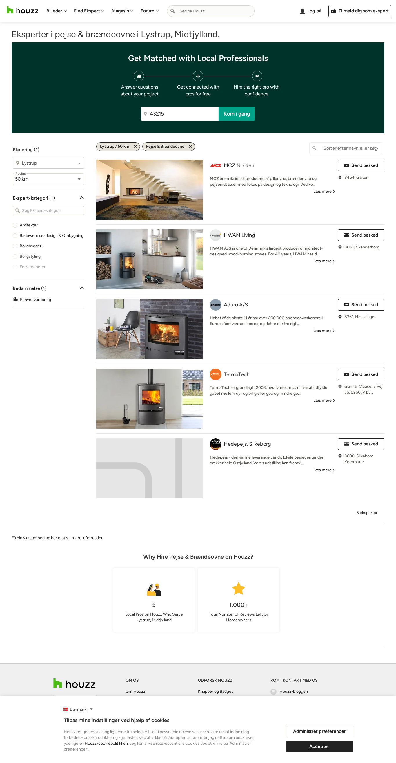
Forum (147, 11)
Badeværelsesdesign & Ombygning (51, 235)
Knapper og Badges (215, 691)
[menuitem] (56, 11)
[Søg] (173, 11)
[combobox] (211, 11)
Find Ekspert (87, 11)
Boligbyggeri (31, 245)
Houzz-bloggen (293, 691)
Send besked (364, 165)
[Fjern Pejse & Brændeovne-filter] (190, 146)
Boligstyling (30, 256)
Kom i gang (237, 114)
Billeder (54, 11)
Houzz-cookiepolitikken (106, 743)
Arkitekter (29, 225)
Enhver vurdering (35, 299)
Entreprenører (33, 266)
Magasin (120, 11)
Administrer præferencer (319, 731)
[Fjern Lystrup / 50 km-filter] (135, 146)
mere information (87, 537)
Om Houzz (135, 691)
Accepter (319, 746)
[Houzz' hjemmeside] (23, 10)
